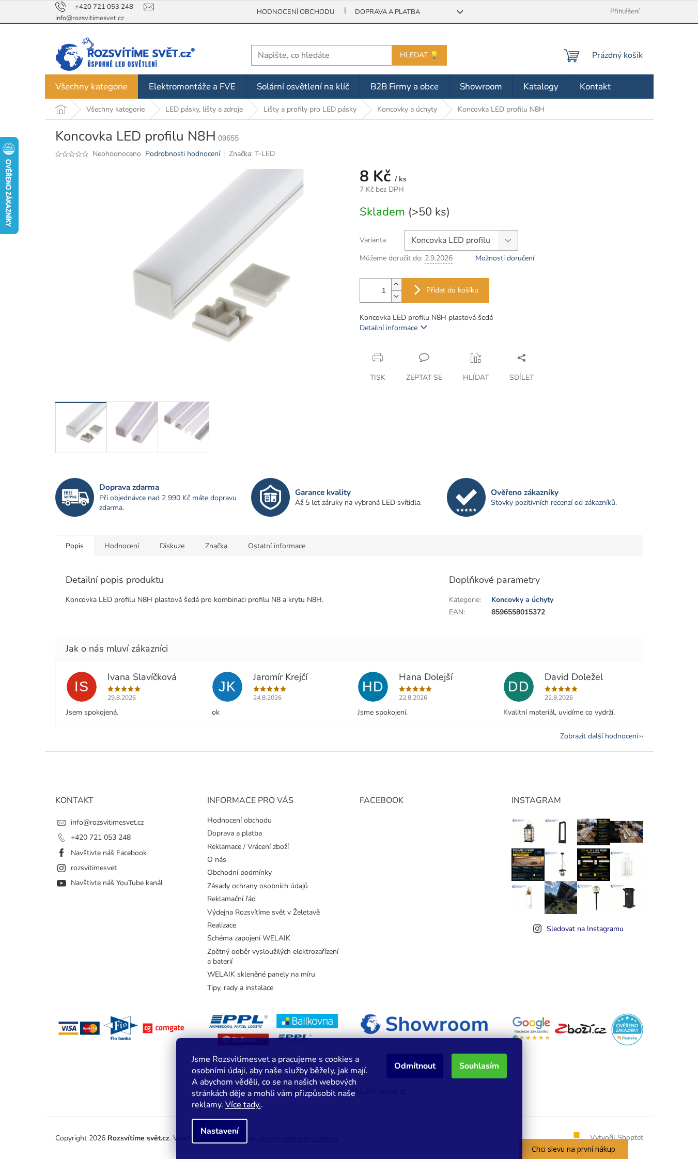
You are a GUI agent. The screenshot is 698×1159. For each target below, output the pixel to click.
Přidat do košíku (452, 290)
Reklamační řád (231, 899)
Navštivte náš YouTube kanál (117, 883)
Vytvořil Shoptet (616, 1137)
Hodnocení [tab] (121, 546)
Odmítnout (415, 1066)
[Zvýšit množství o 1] (396, 284)
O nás (216, 859)
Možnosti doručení (504, 258)
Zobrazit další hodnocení (599, 736)
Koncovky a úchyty (522, 600)
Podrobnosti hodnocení (182, 154)
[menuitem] (91, 86)
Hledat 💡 (419, 55)
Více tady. (243, 1104)
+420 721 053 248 (101, 837)
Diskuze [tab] (172, 546)
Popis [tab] (75, 546)
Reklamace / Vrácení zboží (248, 847)
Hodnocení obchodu (295, 12)
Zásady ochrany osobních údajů (257, 886)
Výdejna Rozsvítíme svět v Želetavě (263, 912)
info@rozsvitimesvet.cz (107, 822)
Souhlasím (479, 1066)
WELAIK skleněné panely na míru (261, 974)
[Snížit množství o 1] (396, 296)
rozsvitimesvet (94, 868)
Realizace (221, 925)
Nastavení (219, 1131)
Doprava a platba (387, 12)
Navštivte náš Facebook (109, 853)
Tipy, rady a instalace (240, 988)
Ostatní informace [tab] (276, 546)
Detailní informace (388, 328)
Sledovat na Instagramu (585, 929)
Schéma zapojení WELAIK (248, 938)
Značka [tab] (216, 546)
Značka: (252, 154)
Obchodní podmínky (239, 872)
